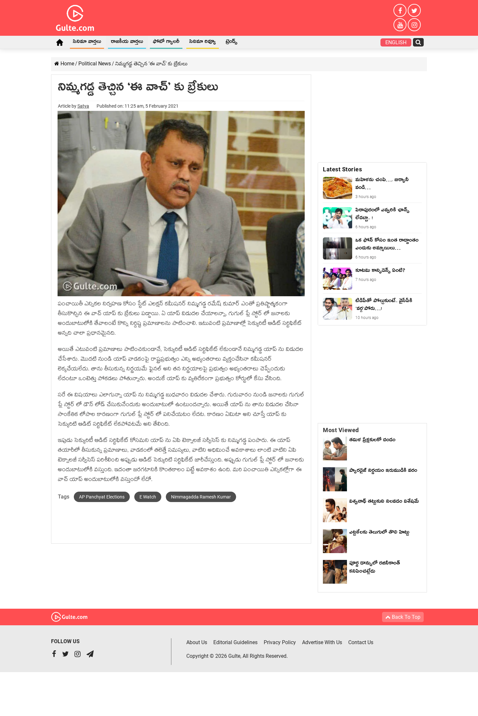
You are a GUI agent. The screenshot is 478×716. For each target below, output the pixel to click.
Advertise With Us (322, 642)
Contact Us (360, 642)
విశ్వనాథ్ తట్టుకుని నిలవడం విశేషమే (384, 506)
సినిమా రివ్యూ (202, 42)
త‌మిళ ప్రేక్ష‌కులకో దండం (372, 441)
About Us (196, 642)
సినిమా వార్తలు (87, 42)
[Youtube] (399, 24)
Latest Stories (342, 169)
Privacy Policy (280, 642)
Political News (94, 63)
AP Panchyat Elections (102, 496)
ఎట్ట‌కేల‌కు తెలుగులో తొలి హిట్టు (379, 533)
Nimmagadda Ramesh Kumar (201, 496)
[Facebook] (399, 10)
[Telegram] (90, 655)
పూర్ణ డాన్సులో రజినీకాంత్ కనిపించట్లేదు (374, 568)
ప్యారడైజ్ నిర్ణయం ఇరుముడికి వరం (383, 471)
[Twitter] (414, 10)
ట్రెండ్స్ (231, 42)
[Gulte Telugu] (75, 16)
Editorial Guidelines (235, 642)
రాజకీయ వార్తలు (127, 42)
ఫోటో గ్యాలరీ (166, 42)
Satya (83, 106)
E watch (147, 496)
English (395, 42)
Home (59, 42)
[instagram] (414, 24)
